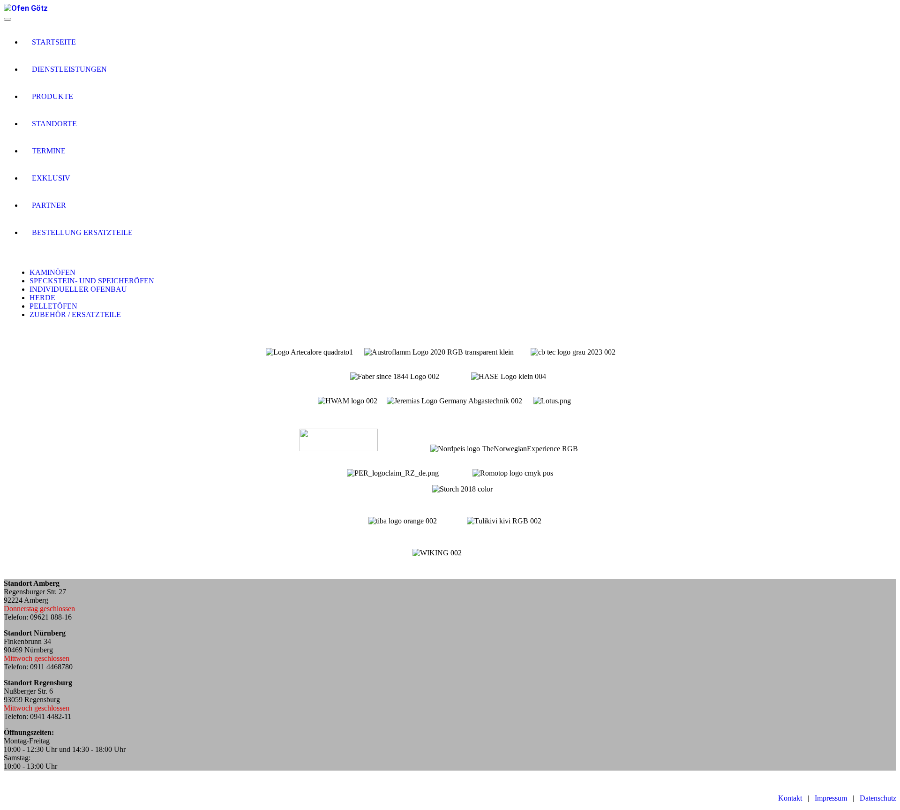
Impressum (831, 798)
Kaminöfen (52, 272)
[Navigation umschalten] (7, 19)
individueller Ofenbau (78, 289)
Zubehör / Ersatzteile (75, 314)
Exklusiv (51, 178)
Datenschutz (878, 798)
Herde (42, 298)
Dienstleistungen (69, 69)
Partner (49, 205)
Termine (49, 151)
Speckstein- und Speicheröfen (92, 281)
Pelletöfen (53, 306)
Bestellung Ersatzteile (82, 232)
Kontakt (790, 798)
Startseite (54, 42)
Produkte (52, 96)
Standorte (54, 124)
